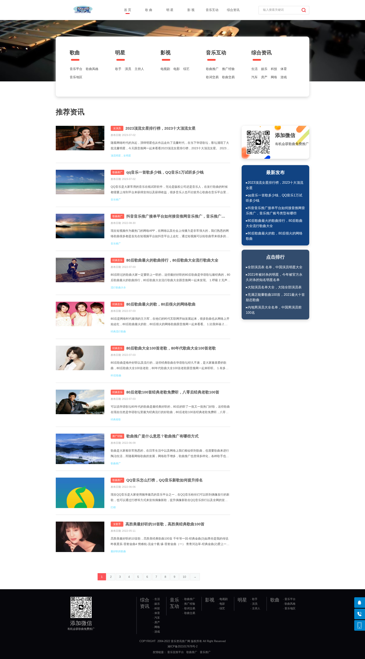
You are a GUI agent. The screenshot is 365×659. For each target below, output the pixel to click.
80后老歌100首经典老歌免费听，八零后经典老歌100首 (172, 392)
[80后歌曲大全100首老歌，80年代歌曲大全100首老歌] (80, 361)
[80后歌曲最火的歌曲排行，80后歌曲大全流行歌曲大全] (80, 273)
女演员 (117, 128)
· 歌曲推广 (188, 599)
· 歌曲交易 (188, 613)
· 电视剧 (223, 599)
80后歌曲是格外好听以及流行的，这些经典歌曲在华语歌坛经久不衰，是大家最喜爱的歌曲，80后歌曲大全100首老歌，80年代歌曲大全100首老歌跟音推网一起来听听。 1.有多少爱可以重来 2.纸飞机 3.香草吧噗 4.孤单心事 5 (170, 366)
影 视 (191, 10)
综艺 (186, 69)
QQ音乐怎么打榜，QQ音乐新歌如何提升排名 (164, 480)
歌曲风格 (92, 69)
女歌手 (117, 524)
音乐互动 (212, 10)
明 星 (169, 10)
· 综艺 (221, 608)
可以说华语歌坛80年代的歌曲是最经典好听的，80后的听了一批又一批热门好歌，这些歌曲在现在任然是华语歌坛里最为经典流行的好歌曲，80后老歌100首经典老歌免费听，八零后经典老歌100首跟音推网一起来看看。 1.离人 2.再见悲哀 (170, 410)
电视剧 (165, 69)
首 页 (127, 10)
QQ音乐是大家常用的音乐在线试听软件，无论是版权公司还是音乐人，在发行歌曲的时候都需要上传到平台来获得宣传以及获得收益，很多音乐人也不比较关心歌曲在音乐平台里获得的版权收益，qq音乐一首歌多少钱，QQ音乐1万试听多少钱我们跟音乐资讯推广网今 (170, 190)
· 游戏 (156, 631)
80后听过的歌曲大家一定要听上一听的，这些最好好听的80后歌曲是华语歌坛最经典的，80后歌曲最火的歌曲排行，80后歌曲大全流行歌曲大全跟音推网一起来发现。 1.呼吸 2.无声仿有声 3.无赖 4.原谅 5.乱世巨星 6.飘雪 (170, 278)
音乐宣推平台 (175, 652)
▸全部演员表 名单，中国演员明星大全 (274, 267)
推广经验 (228, 69)
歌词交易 (212, 77)
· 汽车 (156, 617)
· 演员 (253, 603)
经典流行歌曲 (118, 331)
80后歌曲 (116, 375)
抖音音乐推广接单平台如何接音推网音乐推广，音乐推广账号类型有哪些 (177, 216)
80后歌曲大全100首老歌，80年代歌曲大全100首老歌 (171, 348)
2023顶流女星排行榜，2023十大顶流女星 (160, 128)
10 (184, 576)
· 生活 (156, 599)
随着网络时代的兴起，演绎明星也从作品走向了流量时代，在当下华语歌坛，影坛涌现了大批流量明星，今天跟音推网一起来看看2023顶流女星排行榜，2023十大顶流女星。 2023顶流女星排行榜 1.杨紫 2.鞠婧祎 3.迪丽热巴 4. (170, 146)
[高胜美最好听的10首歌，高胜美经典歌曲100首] (80, 537)
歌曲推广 (212, 69)
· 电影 (221, 603)
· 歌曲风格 (289, 603)
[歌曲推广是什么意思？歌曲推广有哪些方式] (80, 449)
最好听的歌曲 (118, 551)
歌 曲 (148, 10)
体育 (284, 69)
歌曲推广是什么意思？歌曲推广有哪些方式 (162, 436)
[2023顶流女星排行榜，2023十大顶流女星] (80, 141)
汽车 (254, 77)
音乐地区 (76, 77)
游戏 (284, 77)
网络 (274, 77)
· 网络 (156, 627)
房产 (264, 77)
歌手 (118, 69)
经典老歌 (116, 419)
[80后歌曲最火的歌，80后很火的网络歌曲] (80, 317)
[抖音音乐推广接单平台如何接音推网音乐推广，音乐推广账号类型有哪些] (80, 229)
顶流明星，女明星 (121, 155)
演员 (128, 69)
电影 (176, 69)
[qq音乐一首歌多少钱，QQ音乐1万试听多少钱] (80, 185)
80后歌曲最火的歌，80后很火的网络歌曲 (161, 304)
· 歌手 (253, 599)
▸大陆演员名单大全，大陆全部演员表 (274, 287)
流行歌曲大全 (118, 287)
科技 (274, 69)
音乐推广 (116, 199)
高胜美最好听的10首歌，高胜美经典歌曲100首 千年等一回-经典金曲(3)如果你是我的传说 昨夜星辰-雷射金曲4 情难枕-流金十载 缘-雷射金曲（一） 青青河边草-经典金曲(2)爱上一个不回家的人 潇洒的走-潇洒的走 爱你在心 (170, 542)
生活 (254, 69)
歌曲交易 (228, 77)
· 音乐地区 (289, 608)
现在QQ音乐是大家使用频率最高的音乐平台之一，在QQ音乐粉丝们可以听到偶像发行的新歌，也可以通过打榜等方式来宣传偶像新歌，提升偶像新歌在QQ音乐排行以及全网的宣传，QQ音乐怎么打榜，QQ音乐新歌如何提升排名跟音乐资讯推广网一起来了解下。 (170, 498)
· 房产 (156, 622)
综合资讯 (233, 10)
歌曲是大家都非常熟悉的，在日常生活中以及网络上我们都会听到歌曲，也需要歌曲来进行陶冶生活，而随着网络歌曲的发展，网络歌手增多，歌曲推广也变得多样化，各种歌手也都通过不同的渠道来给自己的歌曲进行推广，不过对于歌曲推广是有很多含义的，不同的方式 (170, 454)
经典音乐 (117, 260)
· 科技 (156, 608)
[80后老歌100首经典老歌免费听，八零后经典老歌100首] (80, 405)
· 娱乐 (156, 603)
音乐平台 (76, 69)
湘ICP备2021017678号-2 (182, 646)
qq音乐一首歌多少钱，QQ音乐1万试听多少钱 (165, 172)
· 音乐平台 (289, 599)
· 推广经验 (188, 603)
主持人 (139, 69)
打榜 (113, 507)
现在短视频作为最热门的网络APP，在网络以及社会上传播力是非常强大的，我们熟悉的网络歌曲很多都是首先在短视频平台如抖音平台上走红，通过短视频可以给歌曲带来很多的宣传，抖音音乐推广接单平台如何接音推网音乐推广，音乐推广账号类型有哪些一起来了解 (170, 234)
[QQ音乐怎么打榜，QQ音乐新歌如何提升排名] (80, 493)
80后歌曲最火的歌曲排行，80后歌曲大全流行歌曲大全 (172, 260)
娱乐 (264, 69)
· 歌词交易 (188, 608)
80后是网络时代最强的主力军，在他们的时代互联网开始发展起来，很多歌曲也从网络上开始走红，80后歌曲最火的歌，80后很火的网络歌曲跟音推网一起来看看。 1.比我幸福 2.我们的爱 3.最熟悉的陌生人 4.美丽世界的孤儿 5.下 (170, 322)
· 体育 (156, 613)
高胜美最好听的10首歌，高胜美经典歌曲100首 (164, 524)
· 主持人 (255, 608)
